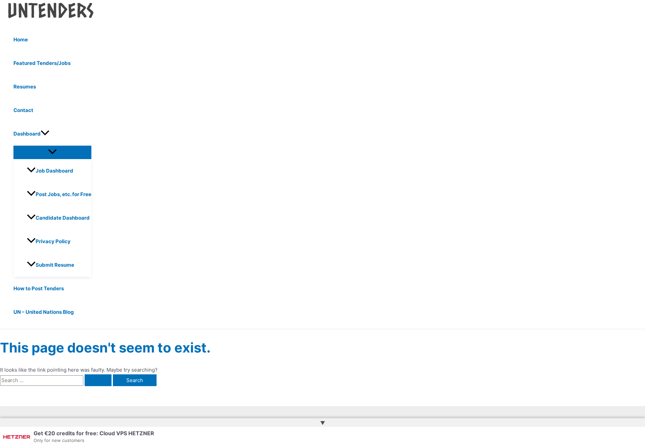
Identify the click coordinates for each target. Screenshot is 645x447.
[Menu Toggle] (52, 152)
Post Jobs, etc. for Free (63, 194)
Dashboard (27, 134)
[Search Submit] (98, 380)
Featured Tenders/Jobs (42, 63)
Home (20, 39)
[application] (45, 134)
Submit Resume (55, 265)
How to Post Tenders (38, 288)
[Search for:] (56, 380)
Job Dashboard (54, 170)
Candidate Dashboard (63, 218)
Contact (23, 110)
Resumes (24, 86)
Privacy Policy (53, 241)
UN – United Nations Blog (43, 312)
